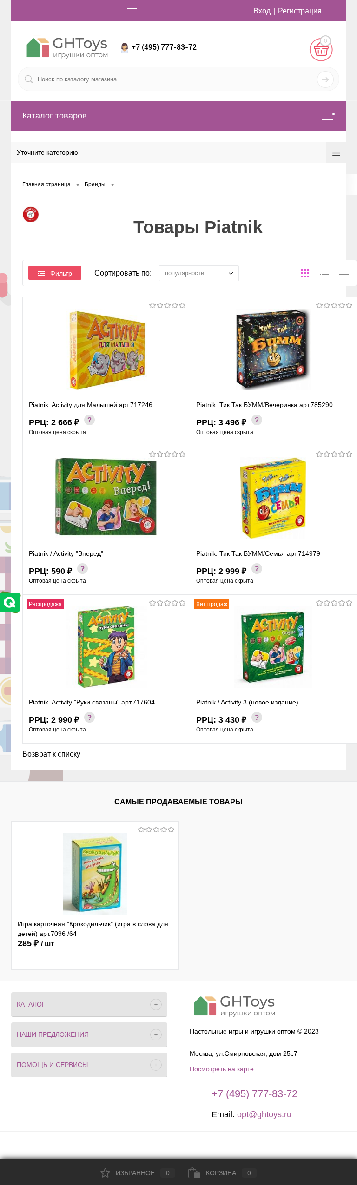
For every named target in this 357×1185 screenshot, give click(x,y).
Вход (262, 11)
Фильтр (61, 273)
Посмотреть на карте (222, 1069)
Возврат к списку (51, 754)
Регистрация (300, 11)
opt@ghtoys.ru (264, 1114)
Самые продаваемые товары (178, 802)
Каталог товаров (54, 115)
